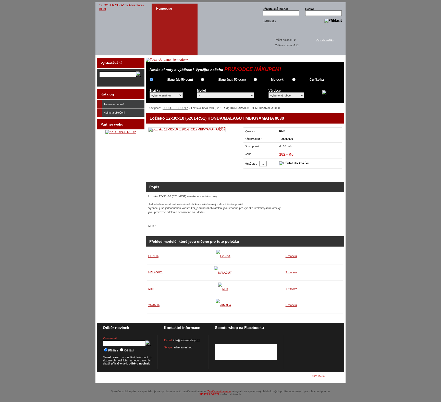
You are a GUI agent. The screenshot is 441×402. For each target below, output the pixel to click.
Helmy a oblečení (114, 112)
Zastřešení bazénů (219, 391)
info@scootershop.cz (186, 340)
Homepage (164, 8)
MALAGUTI (155, 272)
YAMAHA (154, 305)
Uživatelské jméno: (275, 8)
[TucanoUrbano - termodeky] (167, 60)
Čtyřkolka (317, 79)
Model (201, 90)
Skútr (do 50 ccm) (180, 79)
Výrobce (274, 90)
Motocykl (277, 79)
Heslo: (309, 8)
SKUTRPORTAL (209, 394)
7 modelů (291, 272)
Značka (155, 90)
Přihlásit (113, 350)
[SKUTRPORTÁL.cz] (120, 132)
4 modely (291, 288)
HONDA (153, 256)
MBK (151, 288)
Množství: (251, 163)
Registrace (269, 20)
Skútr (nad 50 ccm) (232, 79)
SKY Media (318, 376)
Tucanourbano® (114, 104)
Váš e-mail (110, 338)
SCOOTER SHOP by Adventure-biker (121, 7)
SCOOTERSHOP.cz (175, 107)
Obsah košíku (325, 40)
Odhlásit (129, 350)
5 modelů (291, 256)
